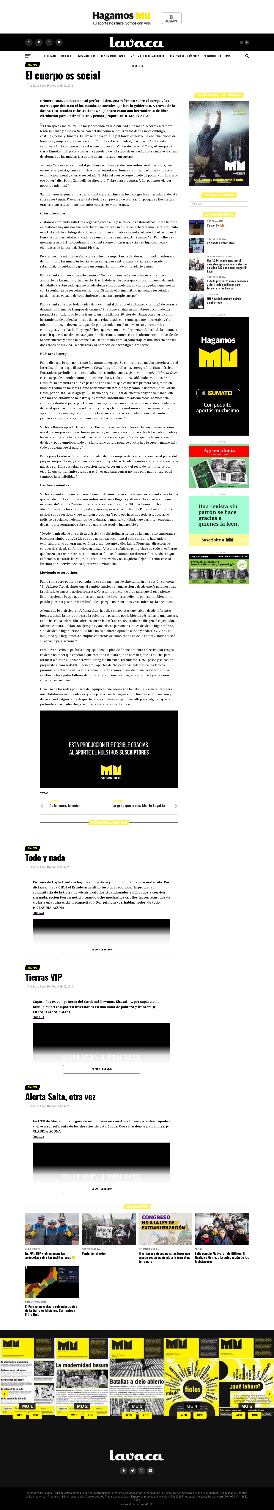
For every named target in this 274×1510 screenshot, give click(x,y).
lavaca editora (86, 56)
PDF (36, 1415)
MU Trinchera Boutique (151, 56)
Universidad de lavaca (112, 56)
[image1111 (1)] (109, 787)
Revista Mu (50, 56)
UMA (227, 56)
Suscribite (67, 56)
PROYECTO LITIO (212, 56)
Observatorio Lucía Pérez (184, 56)
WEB (19, 1415)
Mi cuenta (137, 66)
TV (130, 56)
